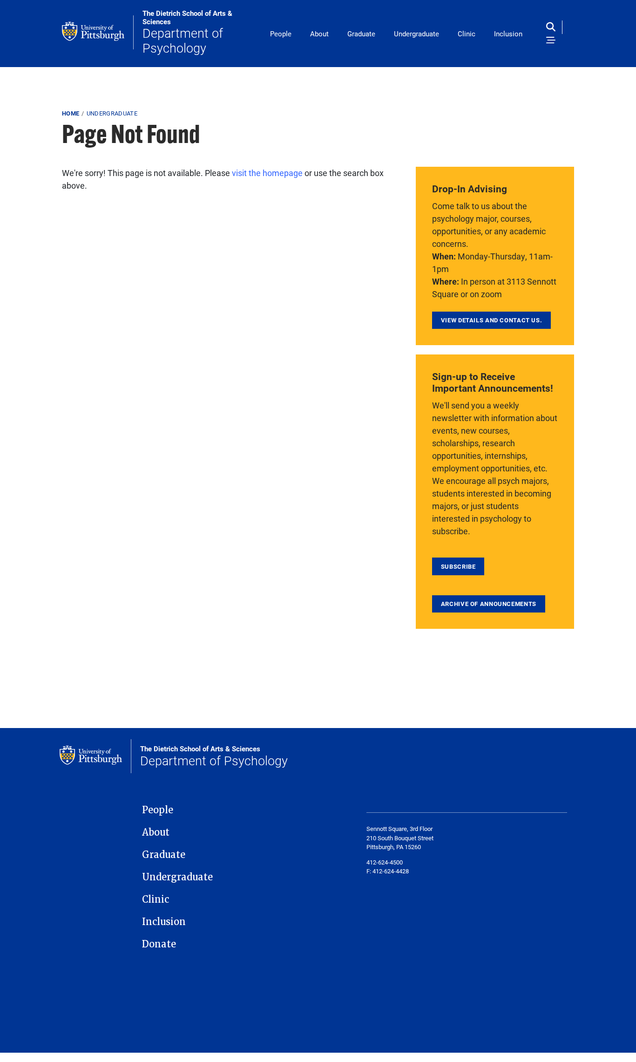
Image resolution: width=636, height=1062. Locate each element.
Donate (159, 944)
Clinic (466, 33)
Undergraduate (416, 33)
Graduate (361, 33)
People (280, 33)
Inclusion (508, 33)
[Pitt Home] (98, 32)
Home (70, 113)
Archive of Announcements (488, 603)
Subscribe (458, 566)
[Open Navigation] (550, 41)
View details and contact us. (491, 320)
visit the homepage (267, 172)
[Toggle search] (552, 27)
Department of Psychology (187, 32)
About (319, 33)
